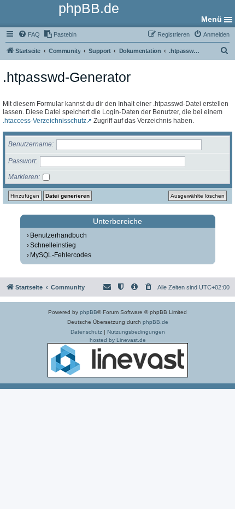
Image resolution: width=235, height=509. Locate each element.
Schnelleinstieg (53, 245)
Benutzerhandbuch (58, 235)
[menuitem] (29, 34)
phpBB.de (155, 322)
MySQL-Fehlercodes (60, 255)
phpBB (88, 312)
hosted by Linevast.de (118, 340)
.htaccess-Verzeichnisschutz (44, 121)
